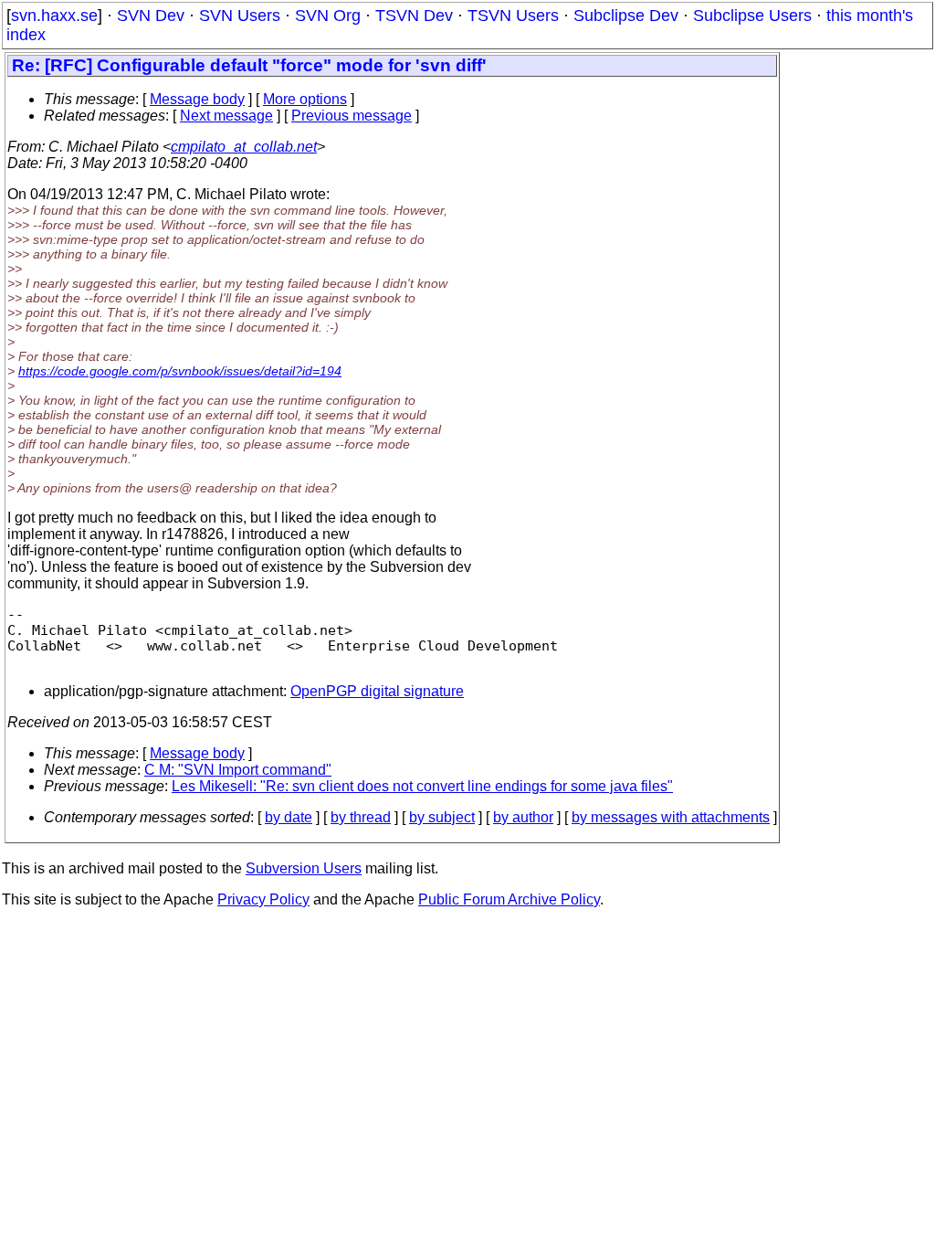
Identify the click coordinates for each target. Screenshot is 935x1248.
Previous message (351, 115)
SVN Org (328, 15)
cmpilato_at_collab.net (244, 146)
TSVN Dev (414, 15)
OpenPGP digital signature (377, 691)
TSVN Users (513, 15)
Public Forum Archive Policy (509, 899)
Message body (197, 99)
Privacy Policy (263, 899)
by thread (361, 817)
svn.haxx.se (54, 15)
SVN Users (239, 15)
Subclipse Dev (625, 15)
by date (288, 817)
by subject (442, 817)
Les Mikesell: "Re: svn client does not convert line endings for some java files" (422, 786)
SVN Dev (150, 15)
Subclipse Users (752, 15)
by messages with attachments (671, 817)
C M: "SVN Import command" (237, 769)
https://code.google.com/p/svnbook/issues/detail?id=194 (179, 371)
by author (523, 817)
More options (305, 99)
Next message (226, 115)
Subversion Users (304, 868)
